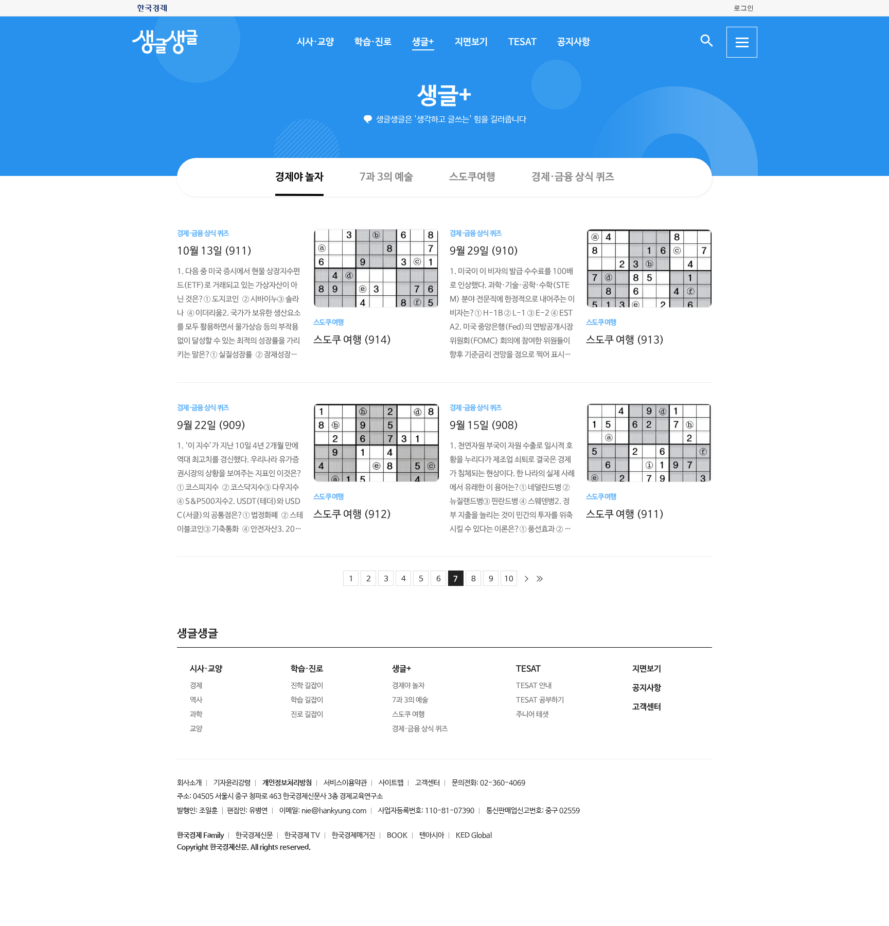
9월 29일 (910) (484, 251)
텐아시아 (431, 835)
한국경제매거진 (353, 835)
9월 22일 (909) (211, 425)
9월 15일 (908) (484, 425)
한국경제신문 (254, 835)
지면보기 (470, 42)
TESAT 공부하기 (540, 700)
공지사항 (573, 42)
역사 (196, 700)
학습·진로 (372, 42)
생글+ (423, 42)
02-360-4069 (502, 783)
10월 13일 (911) (214, 251)
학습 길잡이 (307, 700)
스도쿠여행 (472, 177)
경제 (196, 686)
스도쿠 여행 (408, 714)
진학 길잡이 (307, 686)
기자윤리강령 (232, 783)
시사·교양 (314, 42)
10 (508, 579)
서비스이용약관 (345, 783)
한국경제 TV (302, 835)
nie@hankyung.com (333, 811)
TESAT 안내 (534, 686)
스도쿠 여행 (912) (352, 514)
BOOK (397, 835)
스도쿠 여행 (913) (625, 340)
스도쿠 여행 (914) (352, 340)
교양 (196, 729)
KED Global (474, 835)
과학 (196, 714)
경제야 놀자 (299, 177)
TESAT (522, 42)
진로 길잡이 (307, 714)
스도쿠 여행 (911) (625, 514)
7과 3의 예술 (386, 177)
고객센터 (427, 783)
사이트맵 (391, 783)
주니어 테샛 (532, 714)
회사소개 (189, 783)
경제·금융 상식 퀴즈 (572, 177)
